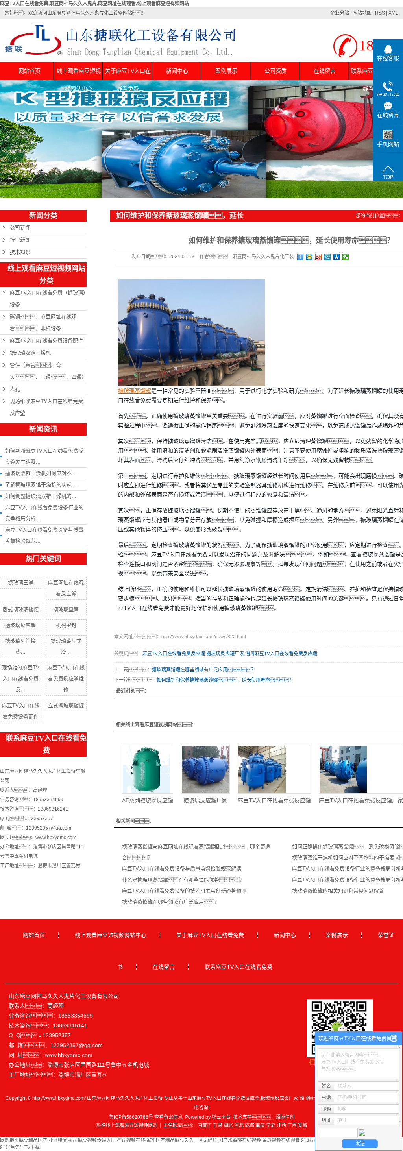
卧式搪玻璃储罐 (21, 609)
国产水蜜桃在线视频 (239, 1140)
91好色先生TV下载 (20, 1147)
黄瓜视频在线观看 (281, 1140)
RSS (380, 13)
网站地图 (362, 13)
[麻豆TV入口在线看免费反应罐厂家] (361, 769)
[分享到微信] (345, 257)
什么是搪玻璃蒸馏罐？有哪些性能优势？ (183, 880)
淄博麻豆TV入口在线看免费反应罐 (281, 653)
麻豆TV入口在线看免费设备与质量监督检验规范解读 (181, 869)
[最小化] (393, 1038)
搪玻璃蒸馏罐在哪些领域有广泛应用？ (170, 902)
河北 (239, 1125)
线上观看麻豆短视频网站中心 (79, 74)
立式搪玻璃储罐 (66, 705)
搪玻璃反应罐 (20, 625)
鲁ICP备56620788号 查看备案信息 (146, 1117)
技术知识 (20, 252)
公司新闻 (20, 228)
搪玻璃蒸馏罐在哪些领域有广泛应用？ (204, 669)
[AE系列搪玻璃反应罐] (147, 769)
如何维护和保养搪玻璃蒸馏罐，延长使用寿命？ (225, 680)
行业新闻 (20, 240)
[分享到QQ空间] (309, 257)
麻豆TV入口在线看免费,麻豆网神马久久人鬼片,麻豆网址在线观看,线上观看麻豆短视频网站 (94, 3)
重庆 (260, 1125)
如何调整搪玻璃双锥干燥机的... (40, 496)
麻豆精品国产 (33, 1140)
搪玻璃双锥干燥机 (30, 353)
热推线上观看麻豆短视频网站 (126, 1125)
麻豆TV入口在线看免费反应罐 (173, 653)
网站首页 (29, 71)
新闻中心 (177, 71)
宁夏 (270, 1125)
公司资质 (275, 71)
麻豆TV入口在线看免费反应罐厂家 (361, 800)
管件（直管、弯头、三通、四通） (48, 371)
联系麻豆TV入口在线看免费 (238, 967)
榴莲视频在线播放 (136, 1140)
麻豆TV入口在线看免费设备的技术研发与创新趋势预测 (184, 891)
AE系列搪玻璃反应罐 (147, 800)
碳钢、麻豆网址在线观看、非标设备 (43, 322)
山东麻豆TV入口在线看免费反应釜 (223, 1098)
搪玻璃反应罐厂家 (225, 653)
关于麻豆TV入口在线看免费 (128, 74)
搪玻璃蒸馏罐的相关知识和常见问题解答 (338, 891)
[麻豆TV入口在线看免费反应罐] (274, 769)
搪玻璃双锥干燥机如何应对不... (40, 473)
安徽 (302, 1125)
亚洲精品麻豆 (62, 1140)
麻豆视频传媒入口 (97, 1140)
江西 (281, 1125)
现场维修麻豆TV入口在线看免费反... (20, 679)
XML (393, 13)
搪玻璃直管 (66, 609)
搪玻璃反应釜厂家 (279, 1098)
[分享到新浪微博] (318, 257)
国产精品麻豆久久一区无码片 (186, 1140)
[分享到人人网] (336, 257)
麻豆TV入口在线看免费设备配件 (46, 341)
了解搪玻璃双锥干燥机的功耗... (40, 485)
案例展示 (226, 71)
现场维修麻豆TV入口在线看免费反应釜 (46, 407)
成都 (249, 1125)
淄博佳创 (284, 1117)
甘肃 (217, 1125)
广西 (292, 1125)
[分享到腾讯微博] (327, 257)
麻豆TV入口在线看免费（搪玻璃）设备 (48, 298)
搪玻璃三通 (20, 583)
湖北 (228, 1125)
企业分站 (339, 13)
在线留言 (325, 71)
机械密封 (66, 625)
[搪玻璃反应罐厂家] (205, 769)
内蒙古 (205, 1125)
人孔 (15, 389)
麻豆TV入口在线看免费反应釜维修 (66, 679)
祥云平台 (221, 1117)
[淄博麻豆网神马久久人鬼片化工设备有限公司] (191, 332)
